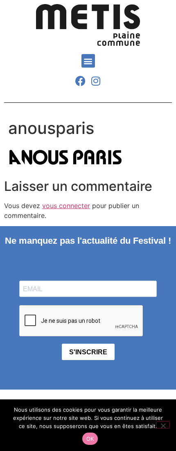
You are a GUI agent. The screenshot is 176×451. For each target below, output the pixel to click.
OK (90, 438)
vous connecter (66, 206)
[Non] (163, 424)
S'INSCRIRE (88, 352)
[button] (88, 61)
